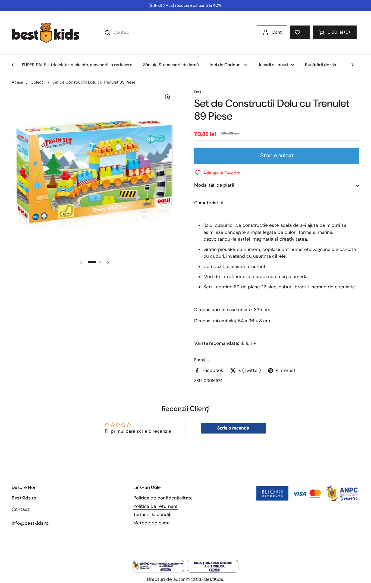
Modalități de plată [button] (214, 185)
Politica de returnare (155, 506)
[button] (335, 32)
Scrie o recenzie (233, 428)
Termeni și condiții (152, 514)
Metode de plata (151, 523)
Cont (277, 32)
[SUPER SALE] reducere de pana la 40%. (185, 5)
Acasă (17, 82)
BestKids (213, 579)
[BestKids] (50, 32)
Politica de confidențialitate (163, 498)
